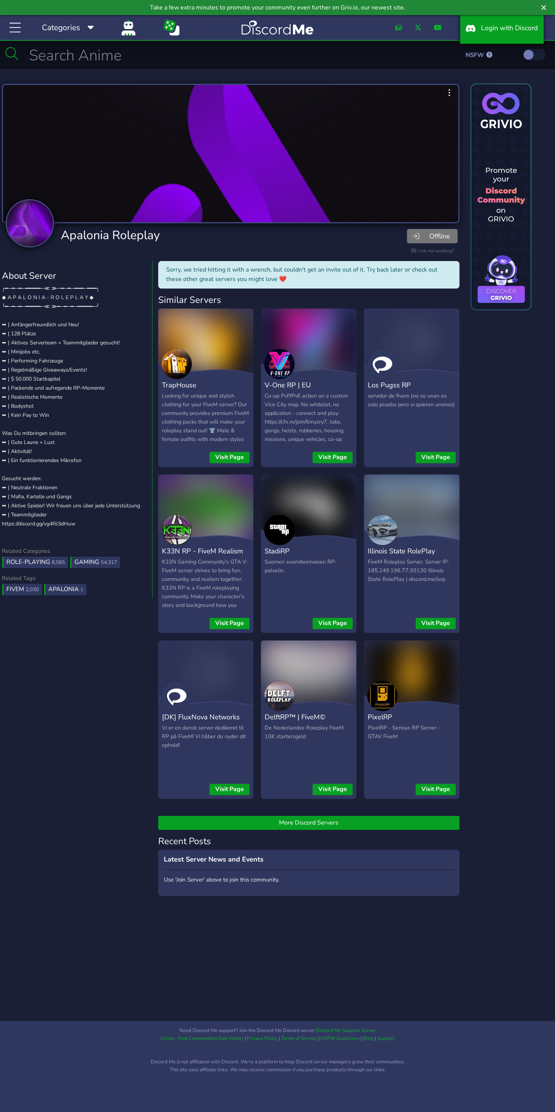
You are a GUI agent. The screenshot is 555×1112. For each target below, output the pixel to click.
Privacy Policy (262, 1038)
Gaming (95, 562)
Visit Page (229, 457)
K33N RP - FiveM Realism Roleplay (202, 556)
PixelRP (380, 717)
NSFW (476, 55)
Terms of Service (299, 1038)
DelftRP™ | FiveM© (295, 717)
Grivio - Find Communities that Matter (202, 1038)
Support (386, 1038)
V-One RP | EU (288, 385)
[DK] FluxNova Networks (201, 717)
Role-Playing (35, 562)
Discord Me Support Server (346, 1030)
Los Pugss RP (389, 385)
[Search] (12, 53)
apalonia (65, 589)
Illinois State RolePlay (401, 551)
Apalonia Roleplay (110, 235)
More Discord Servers (308, 823)
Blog (368, 1038)
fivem (22, 589)
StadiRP (277, 551)
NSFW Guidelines (340, 1038)
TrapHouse (179, 385)
